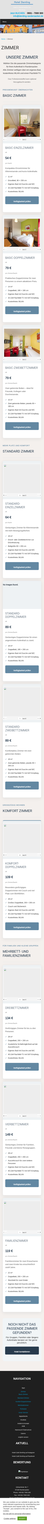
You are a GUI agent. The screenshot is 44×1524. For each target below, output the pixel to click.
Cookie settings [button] (10, 1518)
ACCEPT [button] (22, 1518)
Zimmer (23, 1391)
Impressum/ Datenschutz (23, 1430)
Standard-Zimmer (23, 1398)
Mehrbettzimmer (23, 1405)
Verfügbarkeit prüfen (22, 201)
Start (23, 1388)
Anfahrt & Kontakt (23, 1423)
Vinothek (23, 1420)
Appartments (23, 1416)
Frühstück (23, 1409)
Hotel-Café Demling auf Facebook (23, 1456)
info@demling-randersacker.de (28, 16)
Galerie (23, 1433)
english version (23, 1437)
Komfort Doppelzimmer (23, 1401)
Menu (4, 22)
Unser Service (23, 1412)
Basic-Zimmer (23, 1394)
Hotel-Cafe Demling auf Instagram (23, 1452)
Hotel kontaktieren (22, 1352)
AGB (23, 1426)
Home (3, 39)
